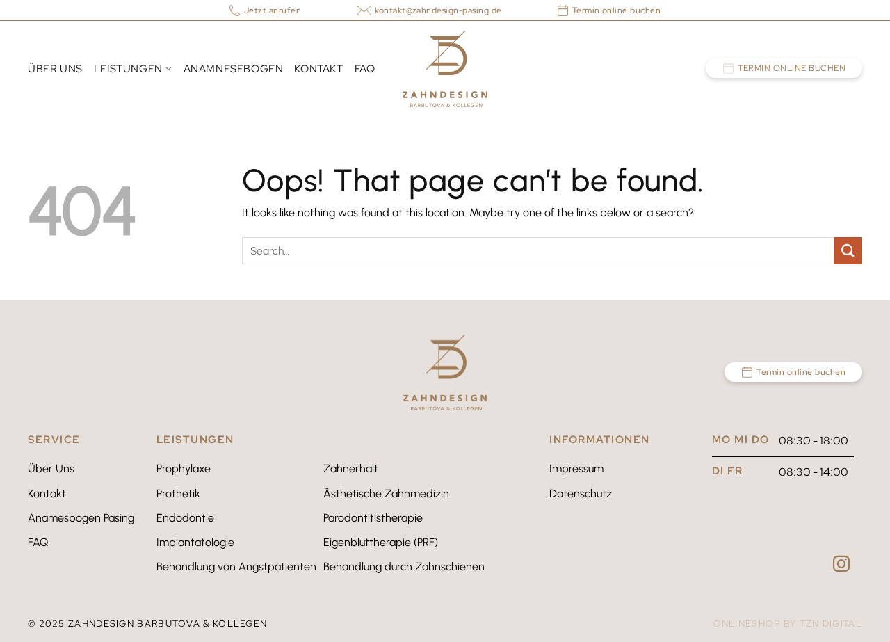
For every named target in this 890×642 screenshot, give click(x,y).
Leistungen (128, 69)
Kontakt (318, 69)
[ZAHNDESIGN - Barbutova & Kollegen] (445, 69)
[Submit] (848, 250)
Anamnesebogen (234, 69)
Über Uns (55, 69)
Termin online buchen (792, 68)
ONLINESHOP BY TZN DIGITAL (788, 623)
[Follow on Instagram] (841, 565)
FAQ (365, 69)
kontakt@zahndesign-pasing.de (438, 10)
